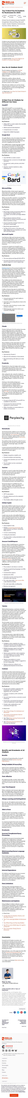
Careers (4, 1072)
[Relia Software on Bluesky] (16, 1050)
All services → (5, 1078)
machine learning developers (13, 952)
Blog (3, 1070)
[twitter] (18, 1012)
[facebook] (15, 1012)
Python (10, 559)
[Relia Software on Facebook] (9, 1050)
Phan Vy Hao (6, 982)
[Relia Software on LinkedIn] (3, 1050)
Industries (4, 1067)
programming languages (14, 527)
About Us (4, 1060)
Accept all (14, 1095)
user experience (15, 434)
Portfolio (4, 1063)
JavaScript (4, 559)
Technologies (5, 1065)
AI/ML (24, 16)
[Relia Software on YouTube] (12, 1050)
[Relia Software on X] (6, 1050)
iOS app (6, 391)
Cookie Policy (21, 1091)
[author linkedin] (3, 986)
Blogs (3, 7)
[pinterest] (21, 1012)
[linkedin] (25, 1012)
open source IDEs (19, 580)
